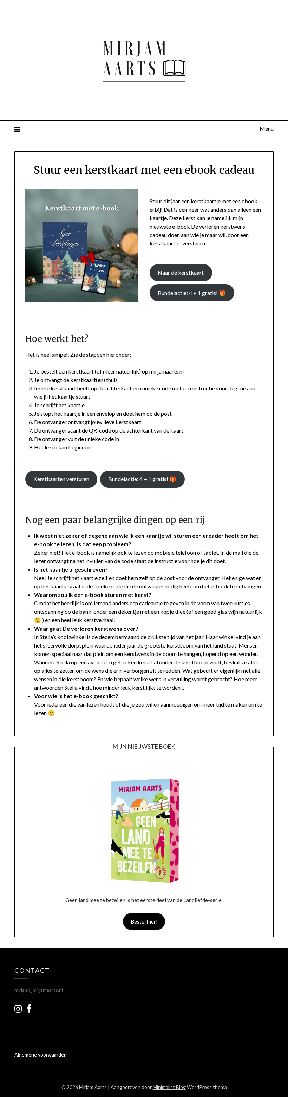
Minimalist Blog (169, 1087)
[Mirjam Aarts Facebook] (28, 1010)
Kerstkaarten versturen (61, 479)
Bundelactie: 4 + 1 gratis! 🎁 (192, 292)
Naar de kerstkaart (181, 272)
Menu (267, 128)
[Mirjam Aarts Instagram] (18, 1008)
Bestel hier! (144, 921)
